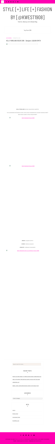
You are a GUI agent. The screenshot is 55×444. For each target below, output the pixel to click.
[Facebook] (20, 435)
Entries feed (15, 413)
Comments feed (16, 417)
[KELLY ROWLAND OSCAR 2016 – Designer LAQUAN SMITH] (22, 75)
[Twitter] (23, 435)
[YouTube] (34, 435)
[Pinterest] (28, 435)
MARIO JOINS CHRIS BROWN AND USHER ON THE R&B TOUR (26, 385)
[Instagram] (31, 435)
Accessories (9, 38)
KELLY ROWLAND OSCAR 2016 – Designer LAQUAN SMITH (23, 40)
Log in (14, 410)
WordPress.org (16, 420)
